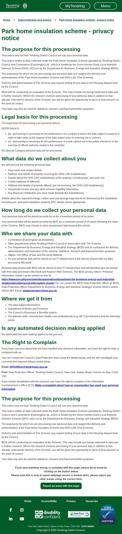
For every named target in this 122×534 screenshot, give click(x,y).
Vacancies (91, 501)
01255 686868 (87, 526)
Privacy (71, 501)
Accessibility (49, 501)
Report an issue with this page (61, 486)
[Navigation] (16, 6)
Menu (105, 6)
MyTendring (75, 6)
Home (27, 501)
